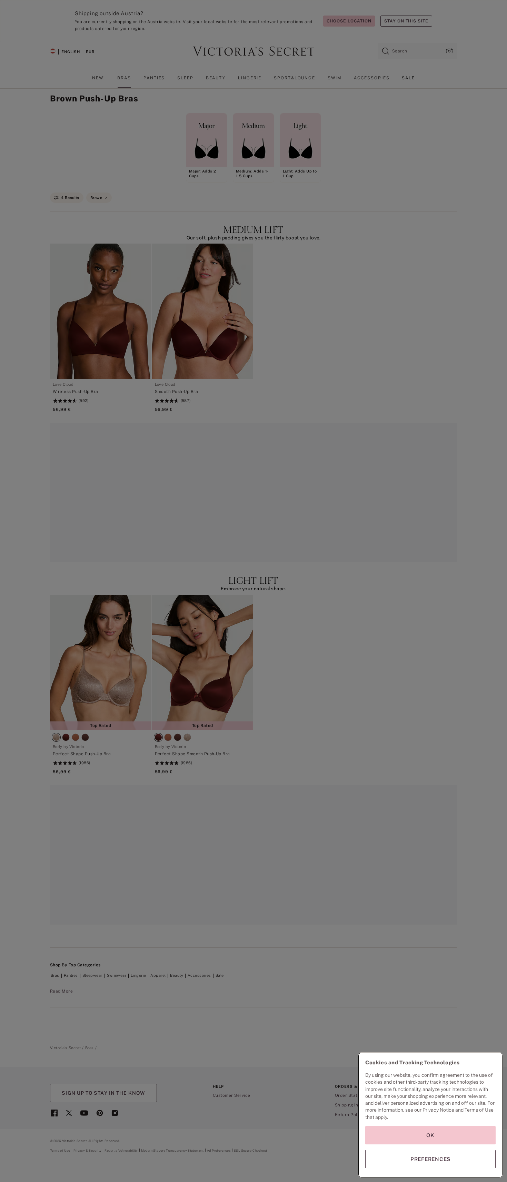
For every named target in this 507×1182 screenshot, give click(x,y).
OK (430, 1135)
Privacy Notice (438, 1110)
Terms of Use (479, 1110)
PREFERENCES (430, 1159)
